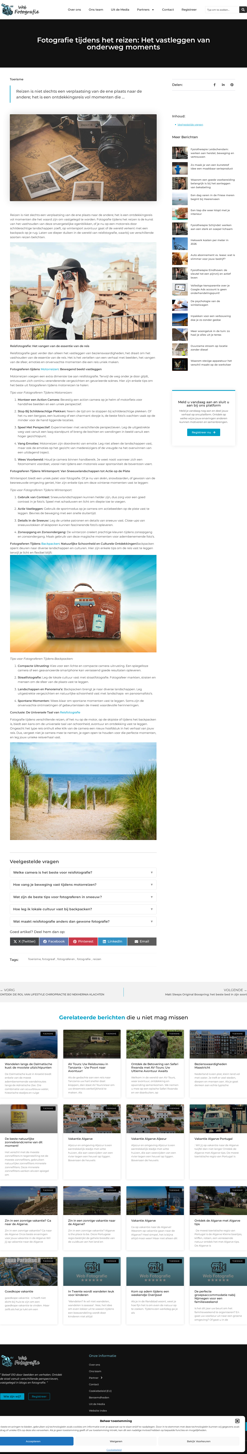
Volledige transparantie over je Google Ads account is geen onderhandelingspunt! (210, 289)
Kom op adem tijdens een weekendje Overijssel (150, 1293)
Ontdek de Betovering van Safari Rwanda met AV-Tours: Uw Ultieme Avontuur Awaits (154, 1067)
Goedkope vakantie (19, 1291)
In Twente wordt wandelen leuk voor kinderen (91, 1293)
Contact (168, 9)
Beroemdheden (99, 1397)
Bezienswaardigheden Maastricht (211, 1065)
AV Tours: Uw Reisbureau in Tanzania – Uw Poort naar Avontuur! (88, 1067)
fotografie (84, 959)
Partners (143, 9)
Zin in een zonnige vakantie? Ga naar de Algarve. (28, 1222)
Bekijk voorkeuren (199, 1441)
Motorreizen (49, 369)
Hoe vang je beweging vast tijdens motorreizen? (83, 885)
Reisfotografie (70, 712)
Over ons (74, 9)
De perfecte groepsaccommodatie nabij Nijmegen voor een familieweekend (215, 1297)
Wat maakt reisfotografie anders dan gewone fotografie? (83, 921)
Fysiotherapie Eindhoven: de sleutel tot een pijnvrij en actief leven (211, 273)
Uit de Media (120, 9)
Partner (93, 1377)
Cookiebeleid (114, 1449)
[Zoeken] (243, 9)
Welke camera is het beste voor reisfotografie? (83, 872)
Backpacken (50, 543)
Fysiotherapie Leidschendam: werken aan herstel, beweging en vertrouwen (212, 153)
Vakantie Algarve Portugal (214, 1139)
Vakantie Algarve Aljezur (149, 1139)
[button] (237, 1421)
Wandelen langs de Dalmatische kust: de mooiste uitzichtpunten (28, 1065)
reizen (97, 959)
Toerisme (16, 79)
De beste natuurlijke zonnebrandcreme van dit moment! (23, 1142)
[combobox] (222, 9)
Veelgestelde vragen (190, 124)
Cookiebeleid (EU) (100, 1390)
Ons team (96, 9)
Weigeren (116, 1441)
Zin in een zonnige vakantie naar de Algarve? (91, 1222)
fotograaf (48, 959)
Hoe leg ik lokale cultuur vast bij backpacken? (83, 909)
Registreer (189, 9)
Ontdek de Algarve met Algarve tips (217, 1222)
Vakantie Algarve (80, 1139)
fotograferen (66, 959)
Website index (98, 1410)
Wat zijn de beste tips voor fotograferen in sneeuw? (83, 897)
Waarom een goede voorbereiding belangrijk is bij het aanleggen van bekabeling (213, 183)
